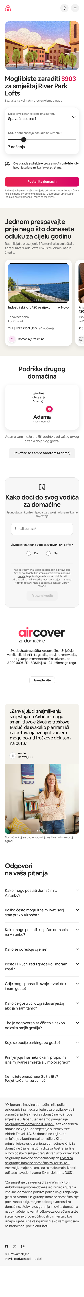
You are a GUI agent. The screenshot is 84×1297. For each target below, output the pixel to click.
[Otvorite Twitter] (14, 1246)
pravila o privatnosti (37, 579)
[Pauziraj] (12, 755)
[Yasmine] (12, 339)
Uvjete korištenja (36, 573)
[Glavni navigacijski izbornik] (75, 8)
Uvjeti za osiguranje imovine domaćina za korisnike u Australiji (39, 1163)
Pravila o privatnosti (18, 1259)
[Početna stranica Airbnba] (8, 8)
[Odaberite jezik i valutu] (64, 8)
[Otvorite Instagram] (22, 1246)
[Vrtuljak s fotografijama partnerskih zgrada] (42, 799)
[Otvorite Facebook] (6, 1246)
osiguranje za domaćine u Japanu (29, 1124)
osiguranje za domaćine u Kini (48, 1143)
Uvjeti (38, 1259)
